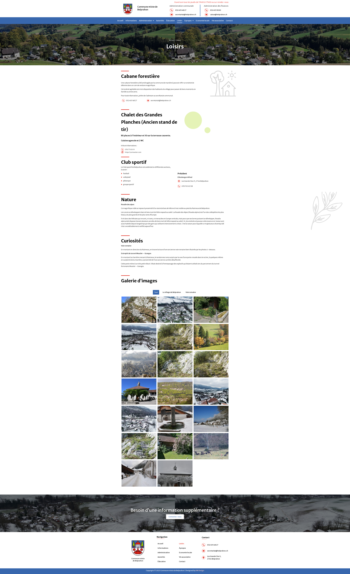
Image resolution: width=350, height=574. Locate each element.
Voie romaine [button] (191, 292)
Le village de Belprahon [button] (172, 292)
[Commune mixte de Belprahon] (128, 8)
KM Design (200, 570)
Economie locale (202, 21)
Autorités (160, 21)
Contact (229, 21)
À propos (188, 21)
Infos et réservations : (129, 146)
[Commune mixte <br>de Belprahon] (137, 547)
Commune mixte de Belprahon (147, 8)
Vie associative (218, 21)
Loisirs (179, 21)
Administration (164, 552)
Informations (131, 21)
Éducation (170, 21)
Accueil (120, 21)
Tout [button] (156, 292)
